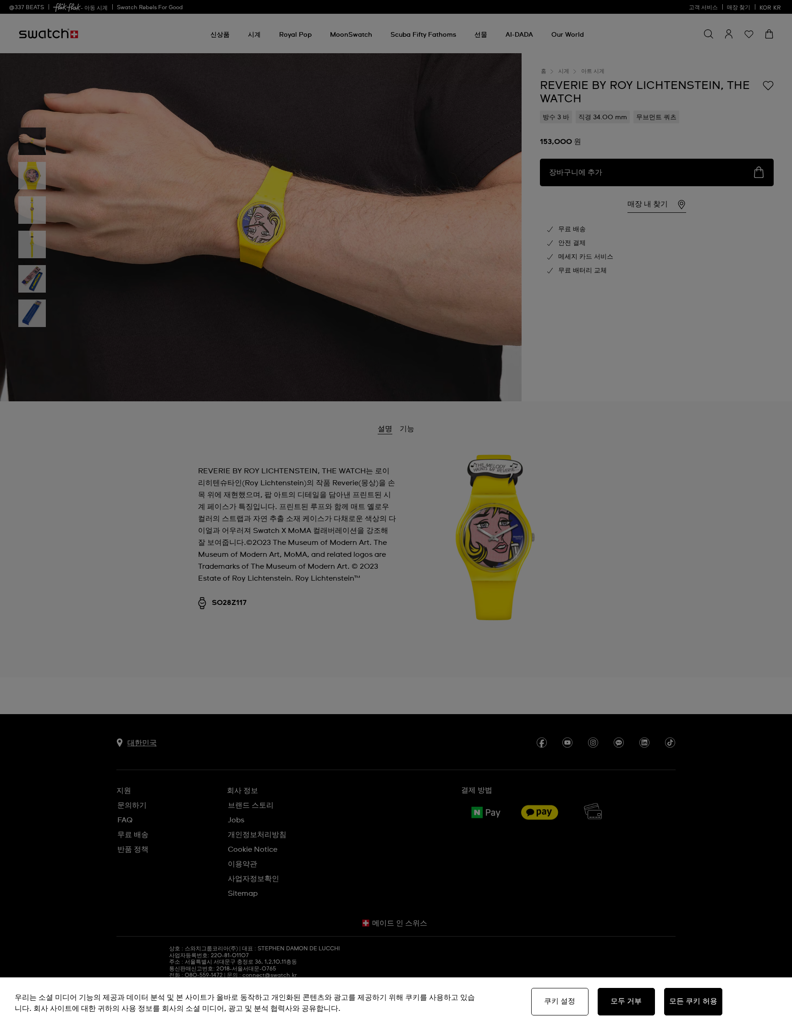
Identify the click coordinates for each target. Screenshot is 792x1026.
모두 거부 (626, 1001)
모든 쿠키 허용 (693, 1001)
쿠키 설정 (560, 1001)
